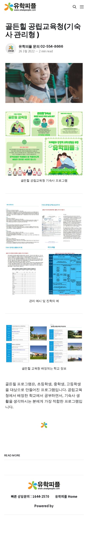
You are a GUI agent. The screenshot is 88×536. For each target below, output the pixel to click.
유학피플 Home (66, 496)
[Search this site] (74, 6)
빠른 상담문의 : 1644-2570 (30, 496)
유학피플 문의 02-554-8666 (41, 46)
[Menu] (81, 6)
